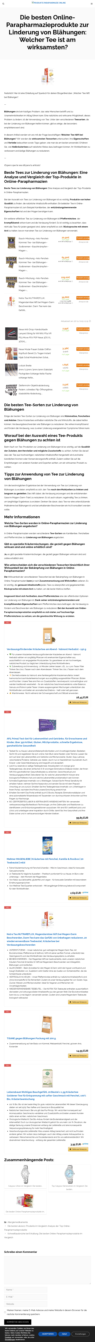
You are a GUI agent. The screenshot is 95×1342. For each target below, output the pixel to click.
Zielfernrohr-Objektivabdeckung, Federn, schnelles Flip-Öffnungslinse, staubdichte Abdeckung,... (36, 389)
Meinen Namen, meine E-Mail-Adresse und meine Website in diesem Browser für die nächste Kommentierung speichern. (47, 1312)
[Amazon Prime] (84, 893)
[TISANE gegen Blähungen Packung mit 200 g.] (47, 1025)
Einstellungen (10, 1340)
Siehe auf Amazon (79, 702)
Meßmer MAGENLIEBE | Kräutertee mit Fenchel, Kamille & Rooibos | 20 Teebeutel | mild (45, 861)
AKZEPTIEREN (48, 1334)
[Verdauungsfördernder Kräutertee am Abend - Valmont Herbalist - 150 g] (47, 636)
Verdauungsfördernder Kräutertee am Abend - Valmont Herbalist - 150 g (46, 649)
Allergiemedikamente (18, 1222)
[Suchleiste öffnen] (3, 3)
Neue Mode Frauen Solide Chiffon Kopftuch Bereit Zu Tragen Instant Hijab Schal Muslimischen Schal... (35, 353)
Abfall (64, 1334)
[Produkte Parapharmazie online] (49, 3)
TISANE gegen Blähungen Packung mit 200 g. (31, 1038)
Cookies (8, 1337)
